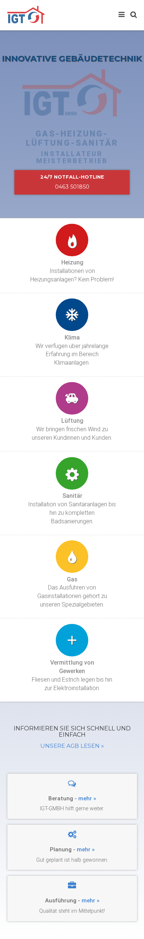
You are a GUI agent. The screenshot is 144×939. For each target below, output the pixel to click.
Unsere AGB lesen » (72, 745)
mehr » (87, 798)
